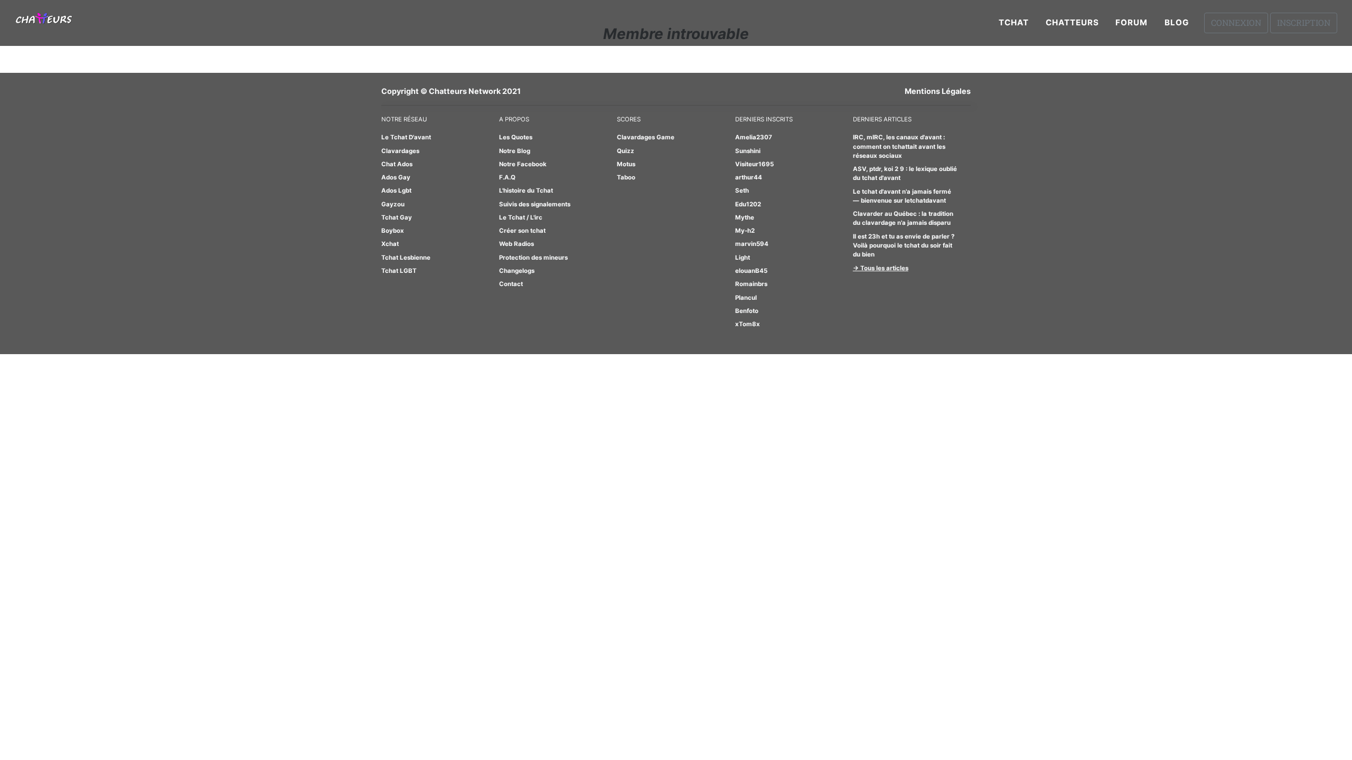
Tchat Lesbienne (405, 257)
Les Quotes (515, 137)
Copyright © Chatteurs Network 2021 (451, 91)
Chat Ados (396, 164)
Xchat (390, 244)
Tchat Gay (396, 217)
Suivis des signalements (534, 204)
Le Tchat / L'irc (520, 217)
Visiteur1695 (754, 164)
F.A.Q (507, 177)
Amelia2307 (753, 137)
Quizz (625, 151)
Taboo (626, 177)
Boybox (392, 230)
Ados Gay (395, 177)
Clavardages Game (645, 137)
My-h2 (745, 230)
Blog (1177, 22)
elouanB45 (751, 270)
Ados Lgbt (396, 190)
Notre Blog (514, 151)
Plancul (746, 297)
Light (742, 257)
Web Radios (516, 244)
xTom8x (747, 324)
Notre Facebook (523, 164)
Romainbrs (751, 284)
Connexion (1236, 22)
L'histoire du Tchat (526, 190)
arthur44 (748, 177)
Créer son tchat (522, 230)
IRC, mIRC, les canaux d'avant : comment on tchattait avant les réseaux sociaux (899, 146)
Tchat (1014, 22)
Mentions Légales (938, 91)
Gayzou (393, 204)
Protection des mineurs (533, 257)
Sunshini (747, 151)
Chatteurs (1072, 22)
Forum (1131, 22)
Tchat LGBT (399, 270)
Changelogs (516, 270)
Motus (626, 164)
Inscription (1303, 22)
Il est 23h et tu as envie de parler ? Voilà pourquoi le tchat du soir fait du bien (903, 246)
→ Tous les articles (880, 268)
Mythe (744, 217)
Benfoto (746, 311)
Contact (511, 284)
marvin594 (751, 244)
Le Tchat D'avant (406, 137)
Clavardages (400, 151)
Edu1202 (748, 204)
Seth (742, 190)
